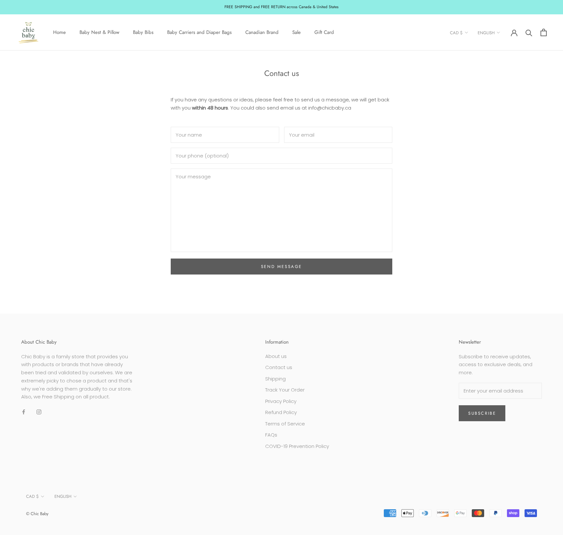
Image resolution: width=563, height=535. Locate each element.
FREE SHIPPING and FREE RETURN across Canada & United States (281, 7)
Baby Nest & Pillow (99, 32)
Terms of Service (285, 423)
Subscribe (482, 413)
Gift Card (324, 32)
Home (59, 32)
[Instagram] (38, 412)
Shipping (275, 378)
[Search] (529, 32)
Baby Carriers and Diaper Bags (199, 32)
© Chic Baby (37, 514)
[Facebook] (23, 412)
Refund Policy (281, 412)
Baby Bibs (143, 32)
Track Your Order (285, 389)
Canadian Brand (262, 32)
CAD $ (456, 33)
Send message (281, 266)
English (486, 33)
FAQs (271, 434)
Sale (296, 32)
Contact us (278, 367)
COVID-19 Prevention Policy (297, 446)
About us (276, 356)
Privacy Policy (280, 401)
